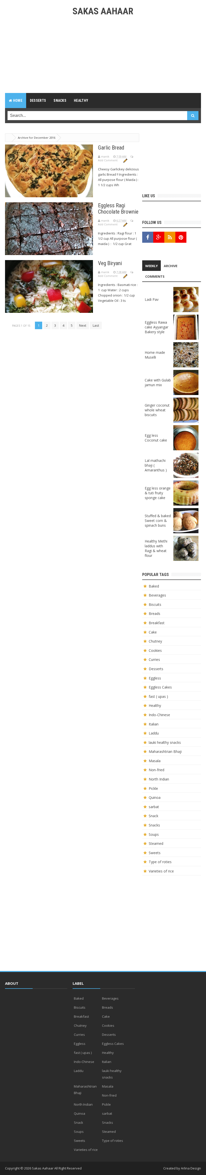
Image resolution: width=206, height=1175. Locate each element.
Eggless (155, 678)
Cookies (155, 650)
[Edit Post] (125, 160)
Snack (153, 815)
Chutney (155, 641)
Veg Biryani (110, 263)
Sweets (155, 852)
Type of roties (160, 861)
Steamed (156, 843)
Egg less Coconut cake (156, 438)
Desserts (156, 668)
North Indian (159, 779)
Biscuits (155, 604)
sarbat (154, 806)
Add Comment (108, 160)
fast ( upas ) (158, 696)
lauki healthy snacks (165, 742)
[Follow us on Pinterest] (180, 237)
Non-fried (156, 769)
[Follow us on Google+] (158, 237)
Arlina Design (191, 1168)
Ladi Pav (152, 299)
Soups (154, 834)
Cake (153, 632)
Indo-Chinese (159, 714)
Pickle (153, 788)
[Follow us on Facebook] (147, 237)
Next (82, 325)
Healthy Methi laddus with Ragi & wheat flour (156, 548)
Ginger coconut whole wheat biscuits (157, 410)
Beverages (157, 595)
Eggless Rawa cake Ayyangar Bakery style (156, 327)
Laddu (154, 733)
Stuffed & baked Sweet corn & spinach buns (158, 520)
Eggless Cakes (160, 687)
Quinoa (155, 797)
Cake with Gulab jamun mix (158, 382)
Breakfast (157, 622)
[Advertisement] (103, 58)
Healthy (155, 705)
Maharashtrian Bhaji (165, 751)
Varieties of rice (161, 871)
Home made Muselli (155, 355)
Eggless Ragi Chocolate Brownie (118, 208)
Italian (154, 724)
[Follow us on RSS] (169, 237)
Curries (154, 659)
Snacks (154, 825)
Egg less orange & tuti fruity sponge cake (158, 493)
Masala (155, 760)
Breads (154, 613)
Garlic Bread (111, 147)
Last (96, 325)
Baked (154, 586)
